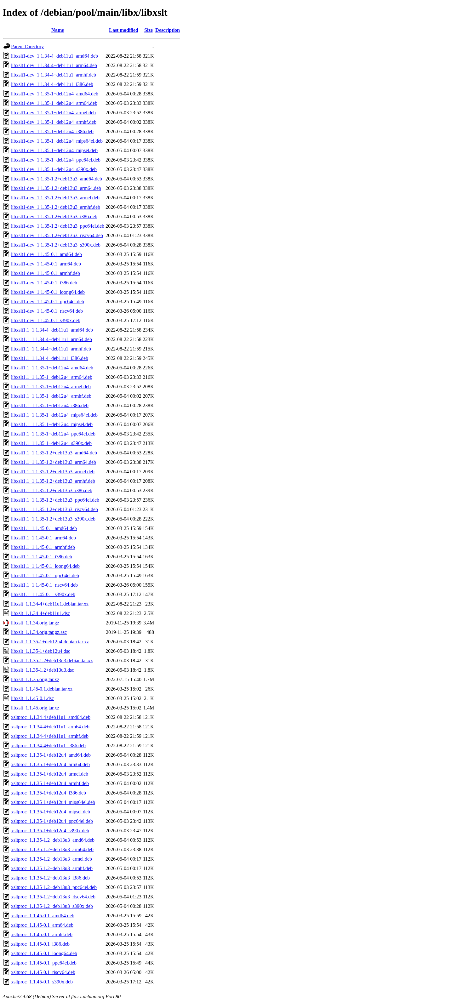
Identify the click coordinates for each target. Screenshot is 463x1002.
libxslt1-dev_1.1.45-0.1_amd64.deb (46, 254)
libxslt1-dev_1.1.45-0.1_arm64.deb (46, 263)
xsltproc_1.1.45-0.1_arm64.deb (42, 925)
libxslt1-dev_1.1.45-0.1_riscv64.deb (47, 311)
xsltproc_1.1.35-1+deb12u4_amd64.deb (51, 755)
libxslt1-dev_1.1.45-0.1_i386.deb (44, 282)
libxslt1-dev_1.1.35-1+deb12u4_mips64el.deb (57, 141)
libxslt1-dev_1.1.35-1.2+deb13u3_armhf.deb (55, 207)
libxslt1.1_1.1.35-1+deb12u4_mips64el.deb (54, 415)
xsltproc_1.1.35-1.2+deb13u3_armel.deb (51, 859)
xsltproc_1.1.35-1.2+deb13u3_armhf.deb (52, 868)
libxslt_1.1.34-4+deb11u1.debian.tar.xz (50, 603)
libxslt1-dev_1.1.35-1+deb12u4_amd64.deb (54, 93)
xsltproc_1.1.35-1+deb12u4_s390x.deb (50, 830)
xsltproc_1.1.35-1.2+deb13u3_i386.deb (50, 877)
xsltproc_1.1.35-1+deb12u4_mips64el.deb (53, 802)
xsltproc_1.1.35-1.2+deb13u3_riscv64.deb (53, 896)
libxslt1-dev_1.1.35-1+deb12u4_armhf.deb (53, 122)
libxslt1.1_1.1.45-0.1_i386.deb (41, 556)
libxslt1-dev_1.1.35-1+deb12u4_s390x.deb (54, 169)
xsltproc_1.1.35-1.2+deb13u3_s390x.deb (52, 906)
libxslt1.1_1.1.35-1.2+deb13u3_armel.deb (52, 471)
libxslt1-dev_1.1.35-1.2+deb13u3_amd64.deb (56, 178)
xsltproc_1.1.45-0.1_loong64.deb (44, 953)
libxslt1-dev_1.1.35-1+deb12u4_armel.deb (53, 112)
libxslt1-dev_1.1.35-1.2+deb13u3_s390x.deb (55, 245)
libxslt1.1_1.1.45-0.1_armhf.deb (43, 547)
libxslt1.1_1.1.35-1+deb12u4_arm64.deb (51, 377)
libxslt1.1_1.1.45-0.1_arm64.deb (43, 537)
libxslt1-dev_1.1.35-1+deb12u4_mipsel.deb (54, 150)
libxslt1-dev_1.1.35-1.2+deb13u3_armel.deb (55, 197)
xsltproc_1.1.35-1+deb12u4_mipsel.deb (50, 811)
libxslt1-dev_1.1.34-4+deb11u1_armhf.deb (53, 74)
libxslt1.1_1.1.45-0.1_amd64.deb (44, 528)
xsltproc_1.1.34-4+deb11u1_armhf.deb (50, 736)
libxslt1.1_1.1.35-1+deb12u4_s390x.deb (51, 443)
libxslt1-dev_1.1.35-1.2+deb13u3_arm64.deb (56, 188)
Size (148, 30)
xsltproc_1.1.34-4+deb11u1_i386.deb (48, 745)
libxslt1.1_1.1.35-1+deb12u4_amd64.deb (52, 367)
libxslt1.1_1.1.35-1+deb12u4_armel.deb (51, 386)
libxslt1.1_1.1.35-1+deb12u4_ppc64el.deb (53, 433)
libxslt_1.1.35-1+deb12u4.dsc (40, 651)
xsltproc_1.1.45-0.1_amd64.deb (42, 915)
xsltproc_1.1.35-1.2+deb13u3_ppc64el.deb (54, 887)
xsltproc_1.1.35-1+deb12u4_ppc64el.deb (52, 821)
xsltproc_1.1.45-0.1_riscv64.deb (43, 972)
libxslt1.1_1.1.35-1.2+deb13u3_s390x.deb (53, 518)
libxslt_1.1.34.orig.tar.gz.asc (39, 632)
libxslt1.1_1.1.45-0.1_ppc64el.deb (45, 575)
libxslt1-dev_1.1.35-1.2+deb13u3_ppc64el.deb (57, 226)
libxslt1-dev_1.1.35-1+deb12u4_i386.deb (52, 131)
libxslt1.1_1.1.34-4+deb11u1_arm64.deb (51, 339)
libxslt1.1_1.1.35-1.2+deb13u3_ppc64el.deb (55, 500)
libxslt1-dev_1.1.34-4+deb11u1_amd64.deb (54, 56)
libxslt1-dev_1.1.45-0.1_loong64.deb (48, 292)
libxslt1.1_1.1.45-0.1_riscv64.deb (44, 585)
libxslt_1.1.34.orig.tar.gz (35, 622)
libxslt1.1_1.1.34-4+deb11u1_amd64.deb (52, 330)
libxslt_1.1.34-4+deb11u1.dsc (40, 613)
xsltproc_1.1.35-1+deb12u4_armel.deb (49, 774)
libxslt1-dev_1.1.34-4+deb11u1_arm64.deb (54, 65)
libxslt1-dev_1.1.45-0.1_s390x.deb (45, 320)
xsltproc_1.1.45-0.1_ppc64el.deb (44, 962)
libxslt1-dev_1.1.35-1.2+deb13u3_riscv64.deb (57, 235)
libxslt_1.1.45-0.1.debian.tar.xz (41, 689)
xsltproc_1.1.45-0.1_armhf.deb (41, 934)
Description (167, 30)
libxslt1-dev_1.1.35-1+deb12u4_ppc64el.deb (55, 159)
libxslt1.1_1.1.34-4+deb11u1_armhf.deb (51, 348)
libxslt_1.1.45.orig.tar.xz (35, 707)
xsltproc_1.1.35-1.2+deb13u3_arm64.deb (52, 849)
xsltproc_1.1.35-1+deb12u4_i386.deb (48, 792)
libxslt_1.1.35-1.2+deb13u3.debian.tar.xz (52, 660)
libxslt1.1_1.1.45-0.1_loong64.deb (45, 566)
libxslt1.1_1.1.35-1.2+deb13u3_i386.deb (51, 490)
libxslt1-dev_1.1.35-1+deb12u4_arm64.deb (54, 103)
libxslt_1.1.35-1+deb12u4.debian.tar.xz (50, 641)
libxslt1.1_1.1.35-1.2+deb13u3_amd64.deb (54, 452)
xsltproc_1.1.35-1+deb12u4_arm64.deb (50, 764)
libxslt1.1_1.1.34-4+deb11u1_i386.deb (49, 358)
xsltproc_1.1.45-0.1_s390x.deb (42, 981)
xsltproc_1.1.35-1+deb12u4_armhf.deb (50, 783)
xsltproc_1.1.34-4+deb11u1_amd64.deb (50, 717)
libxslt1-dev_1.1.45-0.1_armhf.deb (45, 273)
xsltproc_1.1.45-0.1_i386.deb (40, 944)
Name (57, 30)
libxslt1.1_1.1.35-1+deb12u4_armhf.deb (51, 396)
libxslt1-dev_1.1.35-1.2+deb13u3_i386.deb (54, 216)
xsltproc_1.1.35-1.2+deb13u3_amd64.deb (52, 840)
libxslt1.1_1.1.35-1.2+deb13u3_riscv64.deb (54, 509)
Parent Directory (27, 46)
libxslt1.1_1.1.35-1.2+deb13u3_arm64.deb (53, 462)
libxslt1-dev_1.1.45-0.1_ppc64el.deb (47, 301)
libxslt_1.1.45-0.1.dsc (32, 698)
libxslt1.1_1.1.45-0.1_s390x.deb (43, 594)
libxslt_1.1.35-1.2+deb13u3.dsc (42, 670)
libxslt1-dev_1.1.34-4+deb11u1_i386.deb (52, 84)
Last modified (123, 30)
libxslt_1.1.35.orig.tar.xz (35, 679)
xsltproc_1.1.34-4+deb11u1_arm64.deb (50, 726)
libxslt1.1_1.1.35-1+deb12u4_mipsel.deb (52, 424)
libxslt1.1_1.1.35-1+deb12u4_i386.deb (50, 405)
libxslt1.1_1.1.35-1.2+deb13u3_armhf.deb (53, 481)
